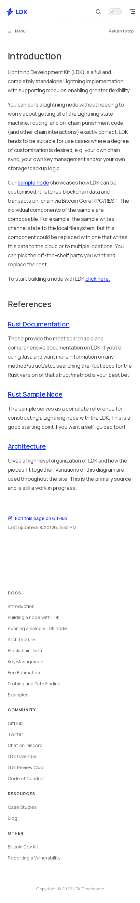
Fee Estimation (24, 672)
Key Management (26, 661)
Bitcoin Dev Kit (23, 847)
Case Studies (22, 807)
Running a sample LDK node (37, 628)
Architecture (27, 446)
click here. (97, 278)
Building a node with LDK (34, 617)
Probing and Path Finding (34, 683)
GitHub (15, 723)
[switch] (115, 11)
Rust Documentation (38, 324)
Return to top (121, 31)
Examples (18, 695)
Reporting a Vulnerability (34, 858)
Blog (12, 818)
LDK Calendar (22, 756)
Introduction (21, 606)
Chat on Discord (25, 745)
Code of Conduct (26, 778)
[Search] (98, 11)
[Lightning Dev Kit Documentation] (18, 11)
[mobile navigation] (132, 11)
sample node (33, 182)
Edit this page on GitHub (41, 518)
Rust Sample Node (35, 394)
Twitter (15, 734)
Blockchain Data (25, 650)
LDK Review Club (25, 767)
